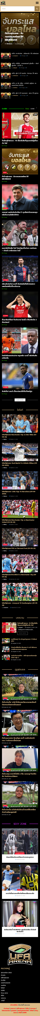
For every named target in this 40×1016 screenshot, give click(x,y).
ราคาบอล (33, 1008)
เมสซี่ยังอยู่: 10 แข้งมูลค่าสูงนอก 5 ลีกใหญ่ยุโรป (24, 640)
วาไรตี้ (2, 1001)
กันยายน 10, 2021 (20, 933)
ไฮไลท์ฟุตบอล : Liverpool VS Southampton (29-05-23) (20, 604)
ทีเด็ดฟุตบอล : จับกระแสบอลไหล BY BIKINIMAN (15, 177)
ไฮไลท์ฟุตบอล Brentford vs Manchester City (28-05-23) (19, 575)
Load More (20, 400)
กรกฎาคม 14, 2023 (16, 643)
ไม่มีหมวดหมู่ (6, 770)
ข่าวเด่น (20, 890)
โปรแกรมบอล (6, 1011)
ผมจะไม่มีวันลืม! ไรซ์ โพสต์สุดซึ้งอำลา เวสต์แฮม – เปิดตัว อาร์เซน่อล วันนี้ (19, 249)
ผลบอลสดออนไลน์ (23, 1011)
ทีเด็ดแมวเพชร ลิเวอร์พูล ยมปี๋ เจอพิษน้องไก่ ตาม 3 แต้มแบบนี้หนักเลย (18, 739)
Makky (5, 439)
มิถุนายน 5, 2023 (14, 467)
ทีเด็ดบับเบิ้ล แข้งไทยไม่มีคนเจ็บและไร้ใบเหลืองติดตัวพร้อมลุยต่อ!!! (19, 810)
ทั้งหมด (27, 109)
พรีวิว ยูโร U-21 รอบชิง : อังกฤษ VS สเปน (25, 73)
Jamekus (9, 44)
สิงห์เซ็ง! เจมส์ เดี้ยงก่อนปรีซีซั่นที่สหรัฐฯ (17, 391)
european (15, 55)
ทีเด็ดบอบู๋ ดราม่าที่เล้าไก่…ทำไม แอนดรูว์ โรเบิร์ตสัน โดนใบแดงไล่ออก (19, 775)
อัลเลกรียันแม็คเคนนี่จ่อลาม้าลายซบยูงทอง (20, 857)
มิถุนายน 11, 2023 (14, 439)
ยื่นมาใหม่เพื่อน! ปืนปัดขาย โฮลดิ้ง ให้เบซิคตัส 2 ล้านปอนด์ (19, 320)
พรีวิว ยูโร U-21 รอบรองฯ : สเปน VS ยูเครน (25, 93)
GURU (5, 698)
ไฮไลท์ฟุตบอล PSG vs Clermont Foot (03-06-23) (19, 548)
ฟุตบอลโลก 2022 (6, 973)
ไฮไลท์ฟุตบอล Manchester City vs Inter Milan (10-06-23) (19, 436)
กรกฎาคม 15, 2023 (30, 627)
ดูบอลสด (14, 1011)
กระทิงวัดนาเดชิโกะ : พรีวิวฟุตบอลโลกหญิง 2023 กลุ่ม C (24, 657)
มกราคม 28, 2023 (20, 859)
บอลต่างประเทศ (5, 983)
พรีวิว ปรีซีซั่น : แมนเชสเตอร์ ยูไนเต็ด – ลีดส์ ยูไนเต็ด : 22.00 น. (25, 64)
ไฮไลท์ (5, 431)
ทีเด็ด (4, 172)
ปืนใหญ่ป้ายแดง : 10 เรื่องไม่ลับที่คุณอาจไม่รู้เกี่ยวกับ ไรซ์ (20, 141)
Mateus (5, 467)
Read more (22, 633)
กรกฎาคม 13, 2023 (16, 659)
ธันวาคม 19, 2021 (7, 814)
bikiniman (15, 75)
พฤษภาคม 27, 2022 (20, 895)
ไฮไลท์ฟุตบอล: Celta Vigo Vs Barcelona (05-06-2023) (19, 492)
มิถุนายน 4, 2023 (14, 524)
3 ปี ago (23, 55)
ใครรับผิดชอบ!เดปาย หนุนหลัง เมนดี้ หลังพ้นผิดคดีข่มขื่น (19, 356)
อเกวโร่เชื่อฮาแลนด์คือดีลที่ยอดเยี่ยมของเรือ (20, 893)
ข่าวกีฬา (7, 25)
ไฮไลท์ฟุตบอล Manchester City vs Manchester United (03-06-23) (18, 521)
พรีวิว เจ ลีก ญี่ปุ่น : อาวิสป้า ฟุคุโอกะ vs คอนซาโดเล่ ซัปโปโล (24, 84)
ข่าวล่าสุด (6, 1008)
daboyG (15, 68)
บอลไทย (3, 985)
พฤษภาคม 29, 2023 (14, 579)
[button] (37, 2)
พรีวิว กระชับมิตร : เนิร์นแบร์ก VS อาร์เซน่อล (25, 53)
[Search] (37, 8)
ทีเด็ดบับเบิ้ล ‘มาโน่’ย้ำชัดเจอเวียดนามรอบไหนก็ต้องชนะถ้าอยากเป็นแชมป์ (19, 703)
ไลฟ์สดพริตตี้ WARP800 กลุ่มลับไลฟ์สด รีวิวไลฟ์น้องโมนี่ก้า (20, 931)
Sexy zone (19, 926)
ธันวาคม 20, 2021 (7, 707)
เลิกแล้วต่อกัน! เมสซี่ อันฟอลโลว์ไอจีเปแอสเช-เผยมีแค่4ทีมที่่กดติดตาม (18, 285)
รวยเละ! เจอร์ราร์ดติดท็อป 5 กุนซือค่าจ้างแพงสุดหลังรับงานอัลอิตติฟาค (15, 35)
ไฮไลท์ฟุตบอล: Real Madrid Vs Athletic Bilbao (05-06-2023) (19, 464)
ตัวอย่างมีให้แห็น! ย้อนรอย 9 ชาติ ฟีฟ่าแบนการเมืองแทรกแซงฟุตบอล (24, 648)
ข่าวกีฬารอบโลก (20, 853)
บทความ (3, 998)
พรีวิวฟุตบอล (5, 978)
